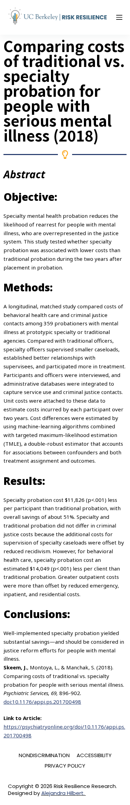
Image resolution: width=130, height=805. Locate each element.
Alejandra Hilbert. (63, 793)
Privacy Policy (65, 765)
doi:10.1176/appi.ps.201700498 (42, 701)
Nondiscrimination (44, 755)
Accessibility (94, 755)
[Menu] (119, 17)
